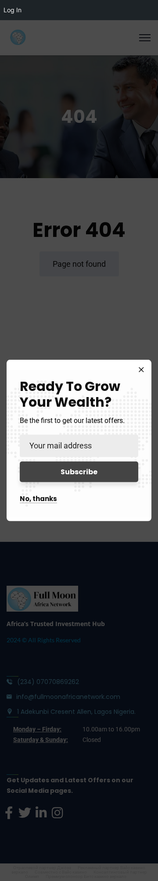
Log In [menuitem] (13, 10)
